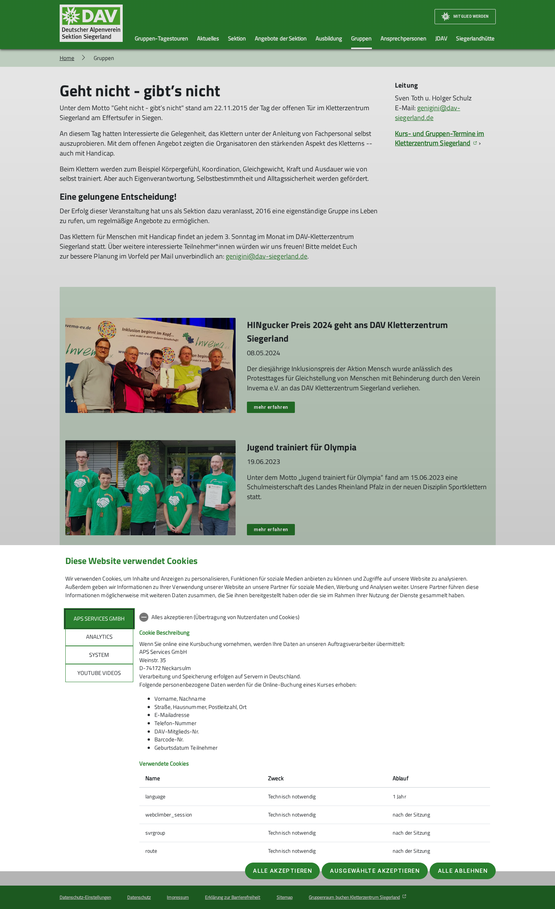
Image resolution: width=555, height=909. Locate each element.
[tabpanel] (314, 735)
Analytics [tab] (99, 636)
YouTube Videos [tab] (99, 673)
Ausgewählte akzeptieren (375, 870)
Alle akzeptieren (282, 870)
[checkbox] (314, 617)
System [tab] (99, 654)
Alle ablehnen (463, 870)
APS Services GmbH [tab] (99, 618)
